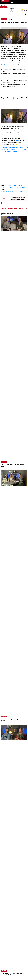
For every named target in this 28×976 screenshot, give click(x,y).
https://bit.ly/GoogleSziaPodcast (15, 191)
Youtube (17, 140)
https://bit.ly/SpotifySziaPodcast (14, 185)
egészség (3, 208)
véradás (8, 209)
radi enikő (21, 208)
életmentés (10, 208)
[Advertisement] (14, 168)
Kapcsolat (12, 0)
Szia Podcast (5, 65)
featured (15, 208)
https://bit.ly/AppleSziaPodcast (18, 187)
